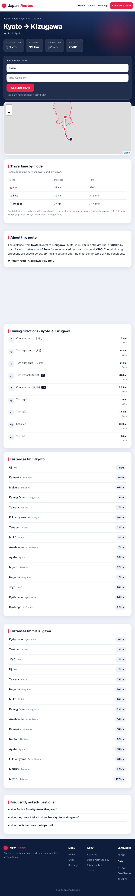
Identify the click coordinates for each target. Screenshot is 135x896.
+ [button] (9, 107)
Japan (20, 5)
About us (92, 854)
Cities (91, 5)
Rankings (103, 5)
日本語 (121, 854)
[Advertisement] (67, 297)
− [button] (9, 112)
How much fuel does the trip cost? (32, 825)
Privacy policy (94, 865)
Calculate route (20, 87)
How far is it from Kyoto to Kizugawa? (34, 809)
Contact (91, 870)
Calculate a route (121, 5)
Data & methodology (98, 859)
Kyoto (15, 18)
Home (81, 5)
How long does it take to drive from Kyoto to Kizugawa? (45, 817)
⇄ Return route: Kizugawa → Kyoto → (31, 260)
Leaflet (127, 152)
